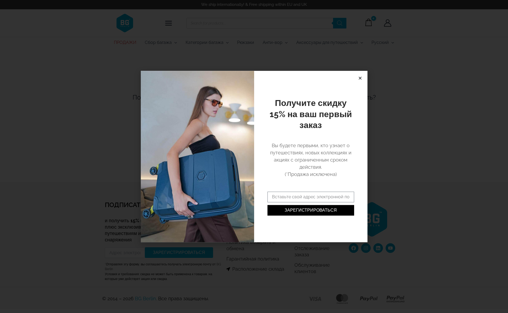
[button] (360, 78)
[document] (254, 156)
